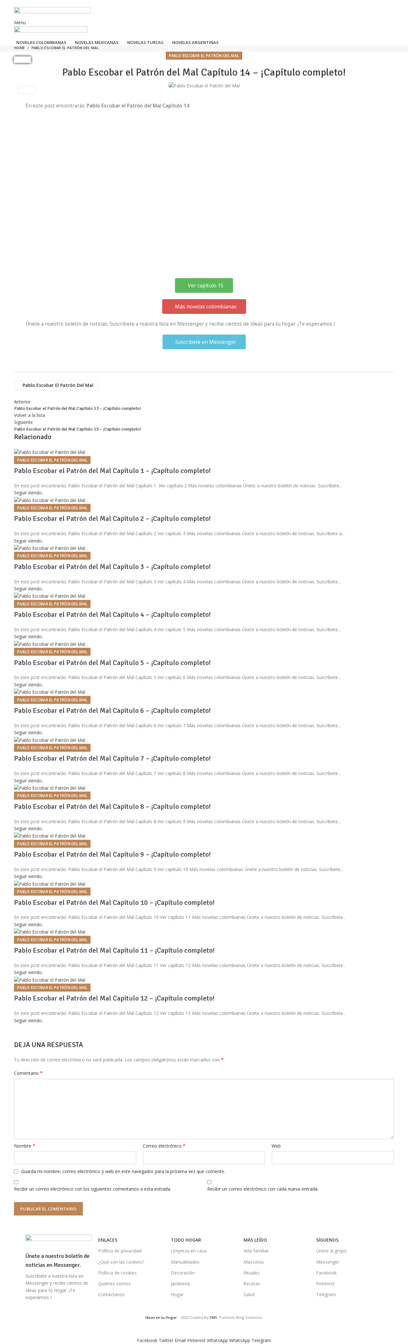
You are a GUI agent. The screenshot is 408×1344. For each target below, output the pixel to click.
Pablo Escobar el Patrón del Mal (58, 385)
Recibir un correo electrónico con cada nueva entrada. (262, 1189)
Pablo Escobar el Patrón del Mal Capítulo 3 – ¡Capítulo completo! (112, 566)
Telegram (326, 1294)
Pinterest (325, 1284)
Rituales (252, 1273)
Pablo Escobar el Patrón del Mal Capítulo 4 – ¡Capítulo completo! (112, 614)
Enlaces (107, 1240)
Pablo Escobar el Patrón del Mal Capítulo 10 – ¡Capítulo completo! (114, 902)
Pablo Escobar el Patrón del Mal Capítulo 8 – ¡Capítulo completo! (112, 806)
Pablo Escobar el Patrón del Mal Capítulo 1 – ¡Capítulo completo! (112, 470)
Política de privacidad (120, 1251)
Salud (249, 1294)
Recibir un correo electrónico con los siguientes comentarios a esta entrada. (92, 1189)
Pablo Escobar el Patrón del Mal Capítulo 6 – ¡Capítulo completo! (112, 710)
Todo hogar (186, 1240)
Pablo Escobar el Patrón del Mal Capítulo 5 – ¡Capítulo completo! (112, 662)
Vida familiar (256, 1251)
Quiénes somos (114, 1284)
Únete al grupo (331, 1251)
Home (19, 47)
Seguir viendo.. (29, 493)
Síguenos (327, 1240)
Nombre (24, 1145)
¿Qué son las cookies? (121, 1262)
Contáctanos (111, 1294)
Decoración (183, 1273)
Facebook (326, 1273)
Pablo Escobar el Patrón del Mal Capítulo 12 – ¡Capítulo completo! (114, 998)
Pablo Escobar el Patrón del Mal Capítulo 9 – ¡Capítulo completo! (112, 854)
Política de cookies (117, 1273)
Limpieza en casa (189, 1251)
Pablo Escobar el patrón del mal (65, 47)
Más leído (255, 1240)
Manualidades (185, 1262)
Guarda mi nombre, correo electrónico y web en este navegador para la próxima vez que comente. (123, 1171)
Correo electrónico (164, 1145)
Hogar (177, 1294)
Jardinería (180, 1284)
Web (276, 1146)
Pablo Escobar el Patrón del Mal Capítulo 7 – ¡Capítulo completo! (112, 758)
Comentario (28, 1073)
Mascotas (254, 1262)
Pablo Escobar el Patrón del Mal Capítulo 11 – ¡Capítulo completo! (114, 950)
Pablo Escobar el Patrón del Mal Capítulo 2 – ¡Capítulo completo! (112, 518)
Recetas (252, 1284)
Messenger (327, 1262)
